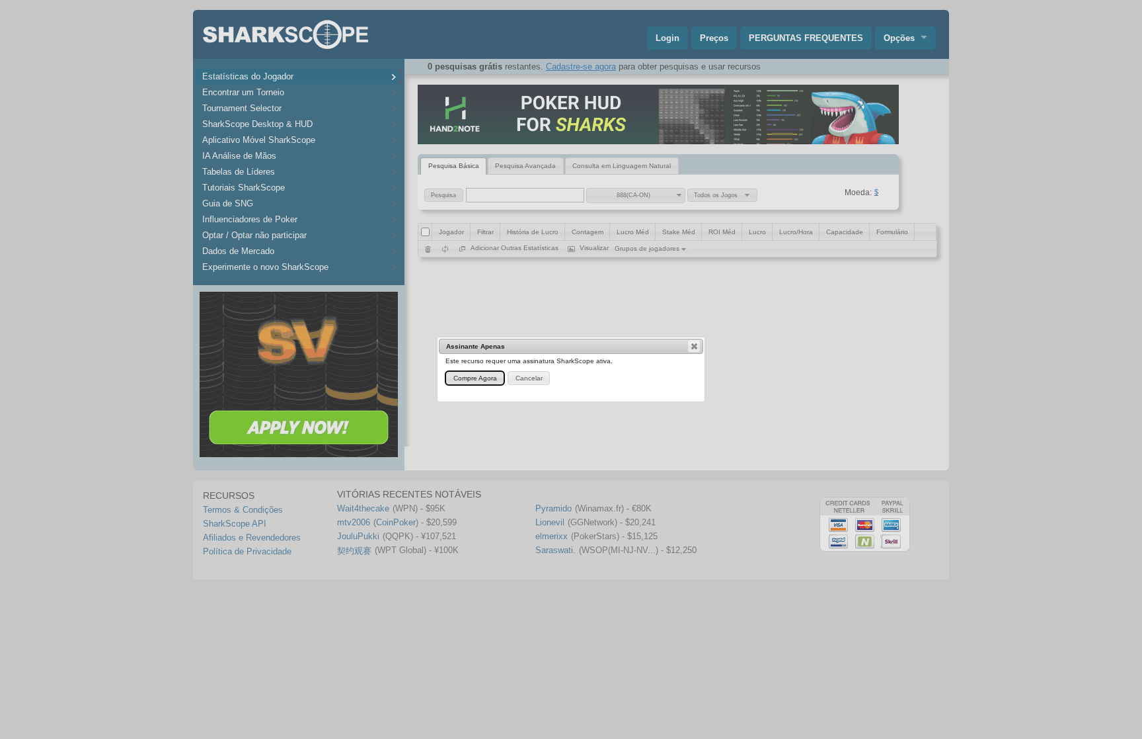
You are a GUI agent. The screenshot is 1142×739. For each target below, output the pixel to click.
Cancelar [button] (529, 378)
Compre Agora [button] (475, 378)
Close (694, 346)
